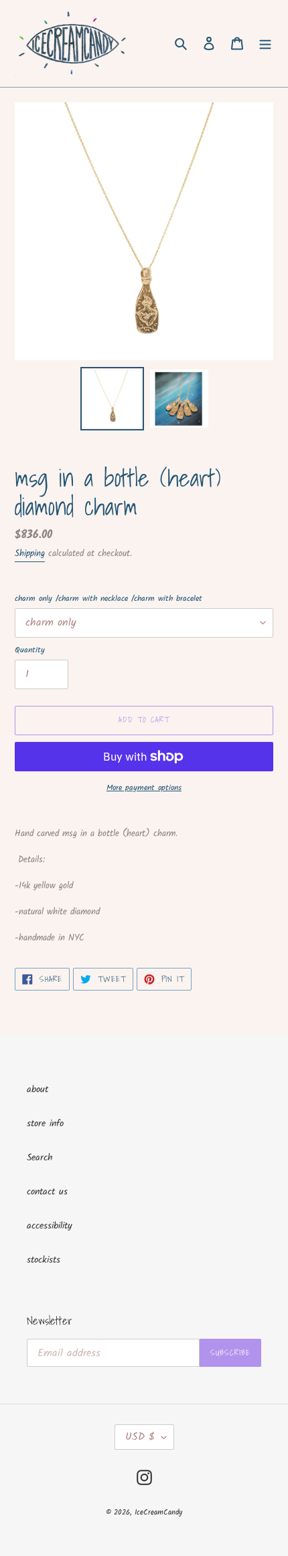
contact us (47, 1191)
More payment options (144, 788)
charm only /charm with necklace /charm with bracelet (108, 599)
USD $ (140, 1436)
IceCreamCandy (158, 1513)
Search (40, 1157)
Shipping (30, 554)
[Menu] (265, 43)
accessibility (49, 1225)
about (37, 1089)
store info (45, 1123)
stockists (43, 1260)
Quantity (30, 650)
